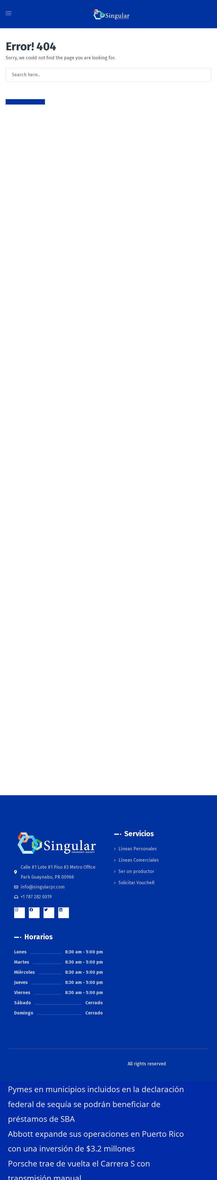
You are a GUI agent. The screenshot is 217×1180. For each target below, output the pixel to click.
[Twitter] (49, 912)
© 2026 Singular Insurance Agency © (108, 1063)
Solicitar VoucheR (136, 882)
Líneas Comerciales (138, 860)
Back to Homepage (25, 102)
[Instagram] (19, 912)
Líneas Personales (137, 848)
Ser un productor (136, 871)
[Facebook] (34, 912)
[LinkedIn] (63, 912)
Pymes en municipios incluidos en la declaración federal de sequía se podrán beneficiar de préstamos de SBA (96, 1104)
